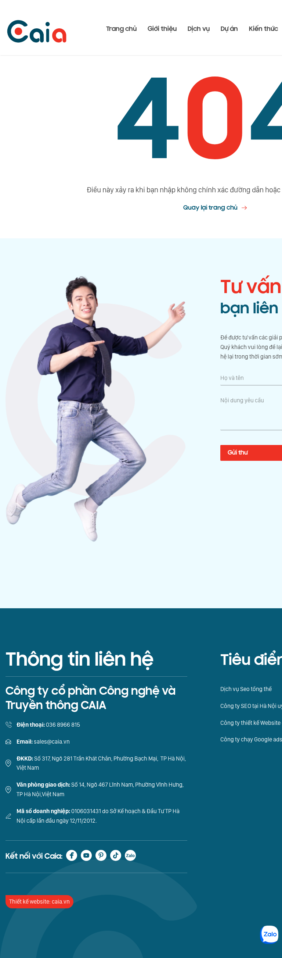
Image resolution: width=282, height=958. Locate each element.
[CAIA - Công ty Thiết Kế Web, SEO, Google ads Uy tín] (37, 27)
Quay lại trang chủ (210, 207)
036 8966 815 (63, 724)
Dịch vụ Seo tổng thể (246, 688)
